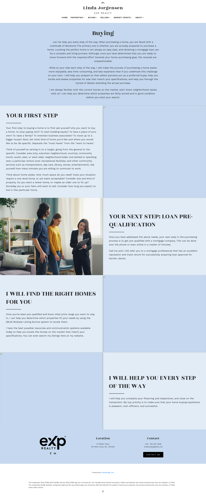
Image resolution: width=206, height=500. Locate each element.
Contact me (153, 454)
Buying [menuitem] (91, 17)
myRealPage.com (107, 472)
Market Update (122, 17)
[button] (50, 453)
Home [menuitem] (65, 17)
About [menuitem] (138, 17)
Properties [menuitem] (77, 17)
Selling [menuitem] (104, 17)
